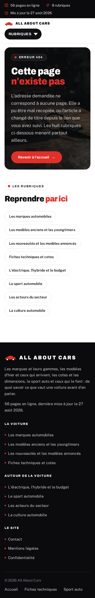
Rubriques (20, 34)
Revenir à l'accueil (33, 157)
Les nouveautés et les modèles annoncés (42, 243)
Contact (15, 539)
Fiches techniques (41, 589)
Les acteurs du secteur (28, 297)
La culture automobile (27, 310)
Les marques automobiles (30, 216)
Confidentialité (21, 557)
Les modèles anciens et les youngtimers (42, 230)
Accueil (11, 589)
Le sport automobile (25, 284)
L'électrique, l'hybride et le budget (37, 270)
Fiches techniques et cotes (31, 257)
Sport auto (73, 589)
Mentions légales (23, 548)
